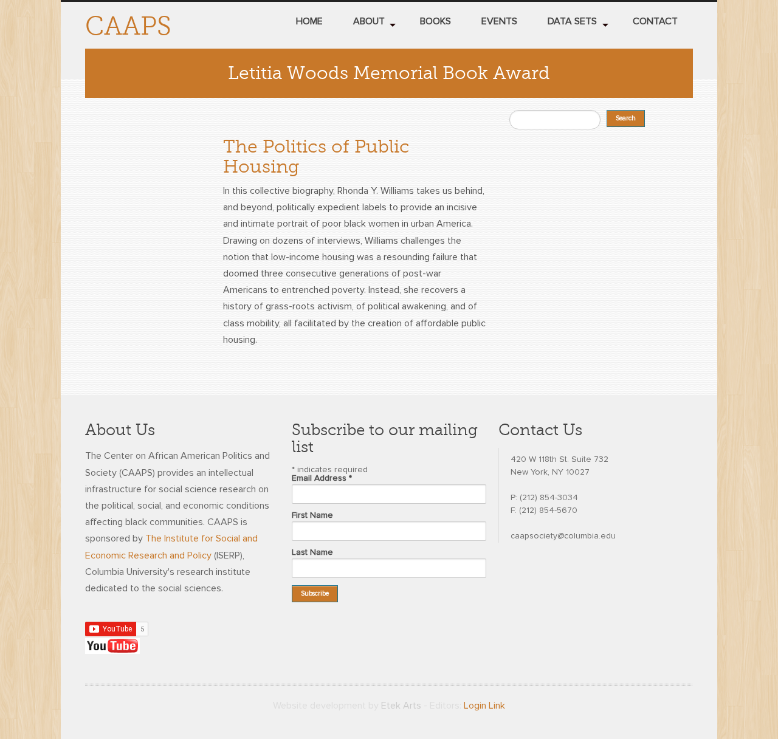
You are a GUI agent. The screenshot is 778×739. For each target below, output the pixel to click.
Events (499, 21)
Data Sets (572, 21)
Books (435, 21)
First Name (312, 515)
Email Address (322, 478)
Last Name (312, 552)
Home (309, 21)
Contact (655, 21)
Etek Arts (401, 705)
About (369, 21)
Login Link (484, 705)
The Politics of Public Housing (316, 156)
